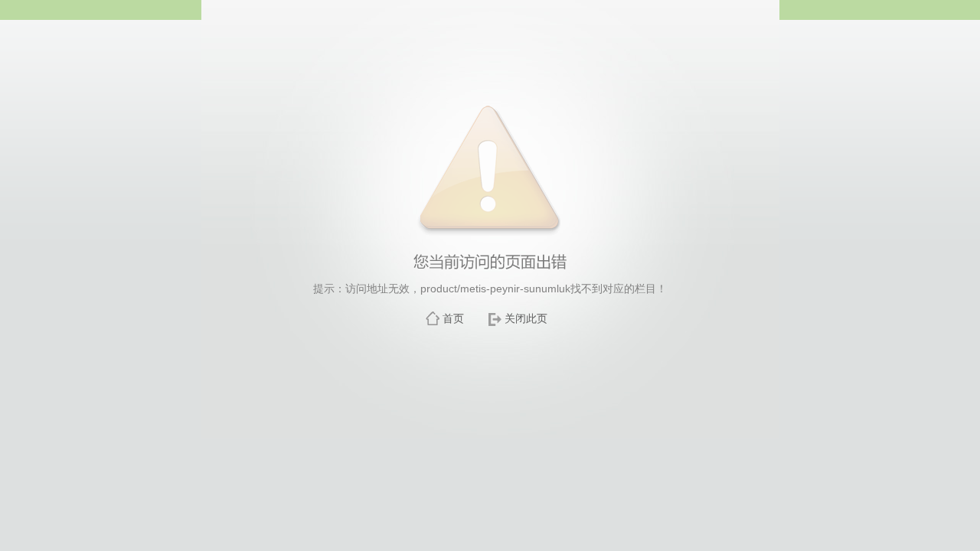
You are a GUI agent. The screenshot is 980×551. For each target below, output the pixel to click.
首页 (453, 318)
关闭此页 (526, 318)
